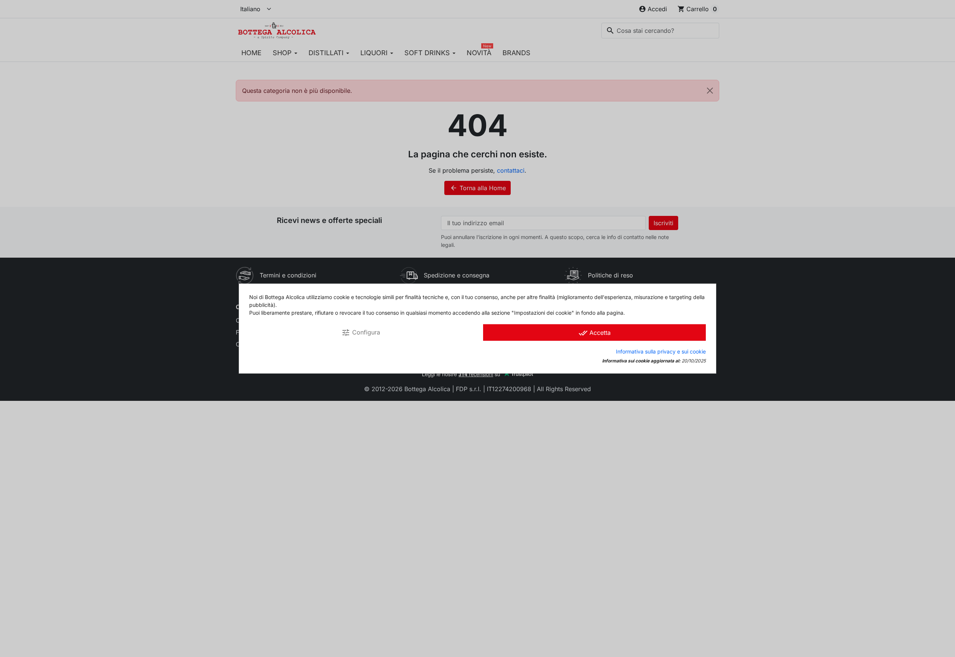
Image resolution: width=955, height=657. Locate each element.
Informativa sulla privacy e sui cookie (661, 351)
